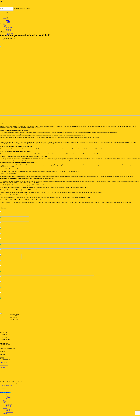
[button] (4, 362)
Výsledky (5, 408)
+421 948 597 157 (5, 334)
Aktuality (3, 31)
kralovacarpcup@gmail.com (7, 348)
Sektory (7, 396)
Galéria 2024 (9, 405)
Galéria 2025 (9, 406)
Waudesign (15, 383)
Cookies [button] (3, 388)
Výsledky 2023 (9, 409)
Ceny (1, 355)
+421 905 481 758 (5, 345)
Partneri (4, 401)
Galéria (4, 402)
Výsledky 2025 (9, 412)
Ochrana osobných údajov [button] (7, 385)
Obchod (2, 357)
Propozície (2, 354)
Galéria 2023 (9, 404)
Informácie (5, 395)
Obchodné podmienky (5, 359)
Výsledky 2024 (9, 410)
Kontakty (2, 358)
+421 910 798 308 (5, 339)
